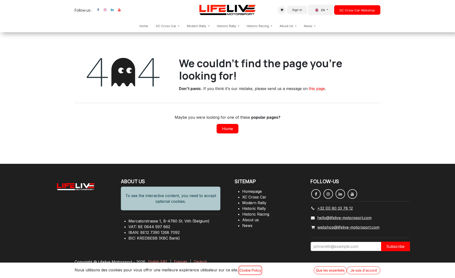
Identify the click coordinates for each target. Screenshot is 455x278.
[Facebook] (98, 10)
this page (317, 88)
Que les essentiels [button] (330, 270)
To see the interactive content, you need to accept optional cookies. (170, 198)
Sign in (297, 10)
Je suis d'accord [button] (363, 270)
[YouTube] (119, 10)
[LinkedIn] (112, 10)
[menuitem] (144, 26)
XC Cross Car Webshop (357, 10)
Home (227, 128)
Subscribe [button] (395, 246)
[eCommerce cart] (282, 10)
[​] (125, 10)
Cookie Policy (250, 270)
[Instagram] (105, 10)
